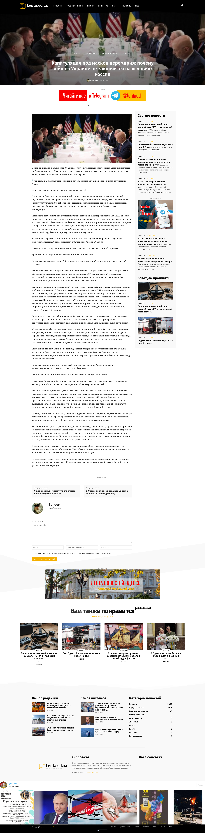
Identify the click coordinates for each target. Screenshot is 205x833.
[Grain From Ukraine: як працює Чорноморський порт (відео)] (38, 731)
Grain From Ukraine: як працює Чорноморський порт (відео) (60, 729)
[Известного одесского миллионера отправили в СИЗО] (87, 720)
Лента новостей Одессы (49, 827)
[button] (182, 5)
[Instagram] (169, 5)
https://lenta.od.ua (55, 508)
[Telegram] (173, 5)
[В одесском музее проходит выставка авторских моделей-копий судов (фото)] (124, 636)
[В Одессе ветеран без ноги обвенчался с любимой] (166, 636)
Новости (77, 53)
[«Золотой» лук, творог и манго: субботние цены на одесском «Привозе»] (38, 707)
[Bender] (88, 80)
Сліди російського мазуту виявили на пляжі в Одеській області (54, 492)
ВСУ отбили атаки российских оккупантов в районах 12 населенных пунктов (60, 718)
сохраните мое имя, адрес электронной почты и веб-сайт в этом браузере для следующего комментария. (73, 553)
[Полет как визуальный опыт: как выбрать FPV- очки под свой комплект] (155, 291)
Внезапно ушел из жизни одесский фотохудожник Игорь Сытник (155, 261)
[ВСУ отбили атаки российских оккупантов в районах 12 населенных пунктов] (38, 719)
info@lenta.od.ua (91, 772)
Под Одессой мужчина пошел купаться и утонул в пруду (109, 730)
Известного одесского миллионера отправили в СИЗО (109, 718)
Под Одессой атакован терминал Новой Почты (81, 654)
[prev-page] (99, 669)
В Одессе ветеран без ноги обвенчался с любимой (166, 654)
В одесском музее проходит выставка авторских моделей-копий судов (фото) (154, 162)
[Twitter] (177, 5)
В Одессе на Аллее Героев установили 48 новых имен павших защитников (152, 241)
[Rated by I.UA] (102, 831)
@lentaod (13, 783)
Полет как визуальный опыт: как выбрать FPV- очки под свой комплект (155, 127)
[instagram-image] (17, 807)
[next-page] (104, 669)
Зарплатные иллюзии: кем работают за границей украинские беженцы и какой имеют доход (109, 706)
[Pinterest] (115, 105)
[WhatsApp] (120, 105)
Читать (200, 785)
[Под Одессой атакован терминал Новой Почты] (155, 325)
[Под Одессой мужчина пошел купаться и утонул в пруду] (87, 732)
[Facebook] (166, 5)
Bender (95, 80)
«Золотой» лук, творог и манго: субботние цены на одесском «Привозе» (59, 705)
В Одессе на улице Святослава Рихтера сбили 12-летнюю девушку (107, 492)
